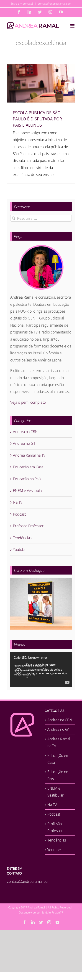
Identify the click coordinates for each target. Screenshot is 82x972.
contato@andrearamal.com (55, 4)
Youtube (19, 549)
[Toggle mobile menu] (72, 25)
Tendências (22, 537)
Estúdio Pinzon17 (52, 912)
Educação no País (27, 478)
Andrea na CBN (25, 431)
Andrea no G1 (24, 443)
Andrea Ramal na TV (29, 455)
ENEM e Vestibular (28, 490)
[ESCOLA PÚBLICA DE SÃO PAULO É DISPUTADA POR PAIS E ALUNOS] (41, 83)
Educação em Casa (28, 466)
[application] (41, 669)
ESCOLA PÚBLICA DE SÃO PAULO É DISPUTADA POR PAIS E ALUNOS (37, 119)
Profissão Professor (28, 525)
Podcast (19, 514)
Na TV (17, 502)
